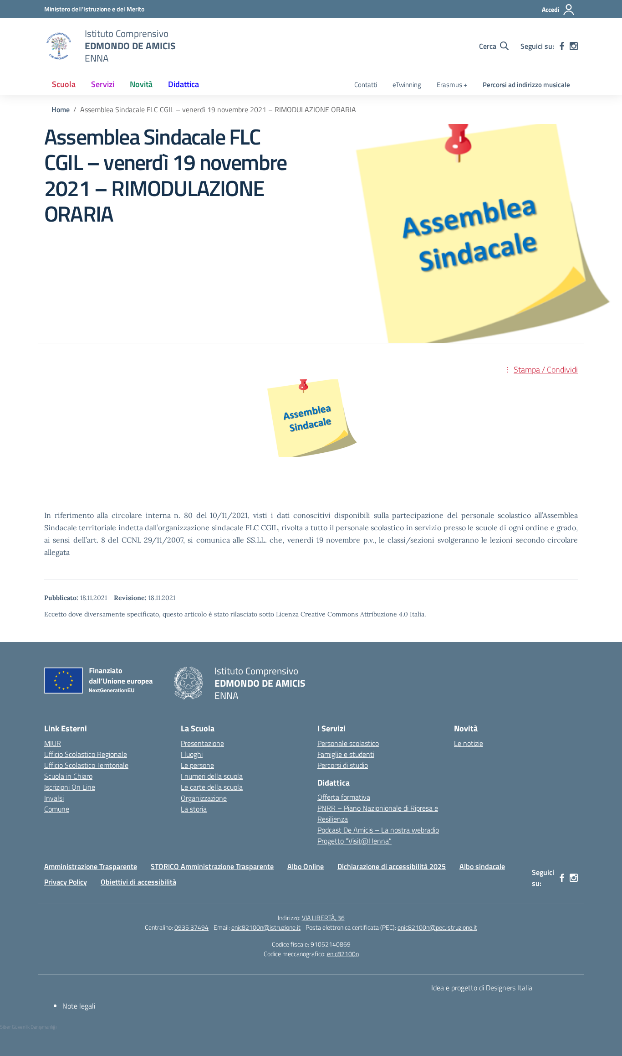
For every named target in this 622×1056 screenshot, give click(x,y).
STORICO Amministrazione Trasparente (212, 866)
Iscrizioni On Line (69, 787)
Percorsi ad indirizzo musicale (526, 84)
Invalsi (54, 797)
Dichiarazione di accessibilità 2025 (391, 866)
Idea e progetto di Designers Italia (481, 987)
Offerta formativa (343, 797)
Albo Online (305, 866)
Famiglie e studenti (345, 754)
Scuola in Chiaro (68, 776)
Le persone (197, 765)
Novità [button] (141, 84)
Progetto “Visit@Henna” (354, 840)
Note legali (78, 1005)
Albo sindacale (482, 866)
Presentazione (202, 743)
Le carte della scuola (212, 787)
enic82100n (343, 953)
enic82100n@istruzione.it (266, 927)
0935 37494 (191, 927)
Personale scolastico (348, 743)
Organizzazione (204, 797)
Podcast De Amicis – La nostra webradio (378, 829)
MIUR (52, 743)
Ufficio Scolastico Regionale (85, 754)
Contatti (365, 84)
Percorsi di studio (342, 765)
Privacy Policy (65, 881)
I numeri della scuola (212, 776)
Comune (56, 808)
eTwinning (407, 84)
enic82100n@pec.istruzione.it (437, 927)
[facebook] (562, 46)
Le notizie (468, 743)
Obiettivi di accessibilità (138, 881)
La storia (194, 808)
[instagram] (574, 46)
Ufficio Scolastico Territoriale (86, 765)
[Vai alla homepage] (58, 46)
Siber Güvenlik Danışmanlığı (28, 1026)
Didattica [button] (183, 84)
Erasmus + (452, 84)
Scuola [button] (64, 84)
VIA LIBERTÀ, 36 (323, 917)
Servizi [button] (102, 84)
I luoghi (192, 754)
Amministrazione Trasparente (90, 866)
